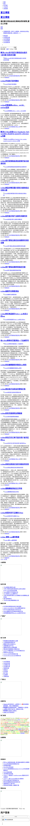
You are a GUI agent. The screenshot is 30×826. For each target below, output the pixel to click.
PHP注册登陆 (11, 724)
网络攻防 (10, 733)
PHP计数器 (24, 726)
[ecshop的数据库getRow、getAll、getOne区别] (14, 110)
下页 (6, 559)
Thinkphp (26, 727)
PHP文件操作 (24, 723)
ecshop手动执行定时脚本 (10, 81)
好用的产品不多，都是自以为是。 (13, 709)
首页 (7, 49)
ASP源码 (4, 719)
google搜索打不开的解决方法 (11, 592)
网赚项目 (18, 733)
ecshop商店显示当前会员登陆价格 (13, 389)
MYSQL (25, 720)
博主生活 (23, 729)
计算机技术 (6, 676)
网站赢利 (6, 733)
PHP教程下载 (6, 664)
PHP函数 (5, 723)
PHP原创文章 (6, 37)
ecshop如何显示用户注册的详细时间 (14, 216)
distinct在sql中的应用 (8, 767)
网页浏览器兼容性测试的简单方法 (11, 782)
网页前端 (22, 733)
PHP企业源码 (22, 722)
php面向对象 (6, 727)
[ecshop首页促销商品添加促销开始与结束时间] (15, 166)
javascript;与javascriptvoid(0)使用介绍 (12, 655)
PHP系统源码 (6, 40)
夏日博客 (5, 12)
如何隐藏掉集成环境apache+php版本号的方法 (14, 613)
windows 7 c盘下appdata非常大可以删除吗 (13, 778)
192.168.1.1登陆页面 (15, 718)
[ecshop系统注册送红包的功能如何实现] (13, 467)
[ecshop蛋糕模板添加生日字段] (11, 491)
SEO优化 (19, 727)
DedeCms (9, 719)
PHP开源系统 (6, 39)
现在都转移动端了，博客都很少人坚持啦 (15, 707)
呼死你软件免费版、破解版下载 (11, 785)
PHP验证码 (11, 727)
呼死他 (27, 729)
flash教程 (25, 719)
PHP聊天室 (13, 726)
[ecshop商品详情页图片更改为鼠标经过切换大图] (15, 195)
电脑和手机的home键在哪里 (10, 647)
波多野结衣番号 (7, 731)
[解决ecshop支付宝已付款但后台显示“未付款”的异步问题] (15, 60)
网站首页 (5, 35)
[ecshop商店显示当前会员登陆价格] (12, 392)
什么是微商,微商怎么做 (9, 587)
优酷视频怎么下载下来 (9, 783)
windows (2, 729)
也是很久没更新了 (10, 710)
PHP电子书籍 (17, 724)
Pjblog (15, 727)
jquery (12, 720)
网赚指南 (14, 733)
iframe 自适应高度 (7, 772)
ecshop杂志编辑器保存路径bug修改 (13, 365)
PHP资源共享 (6, 42)
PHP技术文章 (12, 75)
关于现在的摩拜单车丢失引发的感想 (12, 606)
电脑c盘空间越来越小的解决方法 (11, 649)
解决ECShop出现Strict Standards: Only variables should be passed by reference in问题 (15, 134)
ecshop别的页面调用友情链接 (11, 413)
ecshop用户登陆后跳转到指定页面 (13, 267)
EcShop (21, 719)
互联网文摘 (6, 668)
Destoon (13, 719)
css (6, 719)
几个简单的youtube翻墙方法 (11, 593)
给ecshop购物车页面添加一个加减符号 (15, 340)
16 (4, 559)
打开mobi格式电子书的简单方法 (11, 780)
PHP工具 (9, 723)
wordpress (6, 729)
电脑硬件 (17, 731)
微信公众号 (3, 730)
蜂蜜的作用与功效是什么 (9, 644)
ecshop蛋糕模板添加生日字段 (11, 488)
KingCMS (16, 720)
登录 (2, 28)
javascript (9, 720)
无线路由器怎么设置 (22, 730)
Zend (13, 729)
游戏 (12, 731)
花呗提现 (27, 733)
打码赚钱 (12, 730)
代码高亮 (5, 8)
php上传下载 (16, 722)
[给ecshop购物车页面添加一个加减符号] (13, 343)
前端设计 (5, 669)
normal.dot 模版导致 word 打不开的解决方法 (14, 650)
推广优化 (5, 673)
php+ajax (2, 722)
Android (21, 718)
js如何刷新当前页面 (8, 773)
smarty (22, 727)
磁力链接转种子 (8, 598)
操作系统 (16, 730)
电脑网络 (21, 731)
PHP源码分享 (6, 666)
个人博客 (16, 729)
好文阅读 (5, 671)
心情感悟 (8, 730)
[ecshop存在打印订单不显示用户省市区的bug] (14, 443)
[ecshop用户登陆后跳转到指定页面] (12, 270)
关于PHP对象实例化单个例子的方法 (12, 609)
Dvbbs (19, 719)
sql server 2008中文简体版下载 (10, 654)
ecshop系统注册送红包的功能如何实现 (15, 464)
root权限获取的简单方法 (9, 642)
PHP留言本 (22, 724)
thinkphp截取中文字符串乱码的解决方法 (13, 611)
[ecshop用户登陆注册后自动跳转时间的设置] (14, 246)
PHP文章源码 (5, 724)
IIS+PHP (5, 720)
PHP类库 (27, 724)
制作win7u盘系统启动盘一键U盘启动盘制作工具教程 (16, 762)
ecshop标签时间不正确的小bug (12, 513)
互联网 (19, 729)
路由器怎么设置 (4, 734)
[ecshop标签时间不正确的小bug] (11, 516)
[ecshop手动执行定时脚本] (9, 84)
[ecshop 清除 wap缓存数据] (10, 540)
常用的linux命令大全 (8, 652)
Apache (24, 718)
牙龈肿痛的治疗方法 (8, 645)
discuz (16, 719)
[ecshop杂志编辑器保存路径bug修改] (12, 368)
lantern (19, 720)
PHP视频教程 (18, 726)
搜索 (2, 27)
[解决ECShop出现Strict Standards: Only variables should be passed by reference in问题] (15, 141)
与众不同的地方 (8, 712)
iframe (2, 720)
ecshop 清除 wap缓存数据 (10, 537)
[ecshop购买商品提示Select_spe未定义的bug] (14, 319)
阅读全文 (7, 77)
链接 (4, 2)
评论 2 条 (17, 126)
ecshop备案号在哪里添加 (10, 291)
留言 (4, 3)
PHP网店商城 (7, 726)
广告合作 (5, 7)
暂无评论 (17, 75)
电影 (14, 731)
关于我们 (5, 5)
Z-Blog (10, 729)
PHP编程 (2, 726)
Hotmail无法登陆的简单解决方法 (11, 763)
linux (22, 720)
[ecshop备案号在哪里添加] (9, 294)
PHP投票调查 (14, 723)
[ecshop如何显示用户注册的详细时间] (12, 219)
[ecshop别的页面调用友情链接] (11, 416)
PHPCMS (6, 722)
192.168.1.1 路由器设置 (5, 718)
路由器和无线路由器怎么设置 (10, 640)
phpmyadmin (11, 722)
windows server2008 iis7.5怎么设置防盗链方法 (14, 608)
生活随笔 (5, 674)
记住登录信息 (9, 819)
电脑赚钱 (26, 731)
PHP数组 (19, 723)
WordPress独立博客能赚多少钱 (11, 600)
